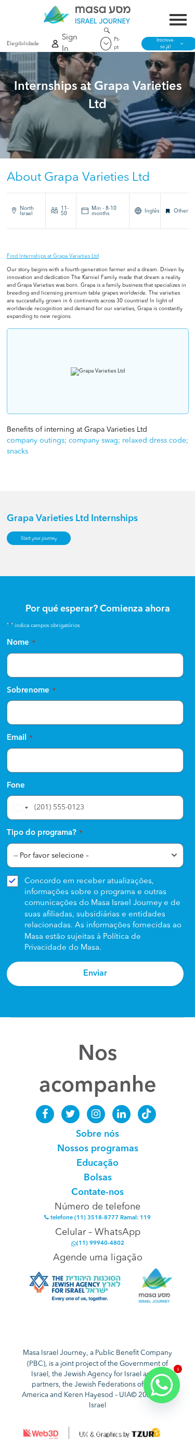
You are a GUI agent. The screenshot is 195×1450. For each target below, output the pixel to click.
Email (20, 738)
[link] (87, 15)
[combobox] (19, 807)
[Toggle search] (107, 32)
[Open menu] (178, 21)
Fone (16, 786)
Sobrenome (31, 691)
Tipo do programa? (45, 833)
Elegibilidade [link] (20, 43)
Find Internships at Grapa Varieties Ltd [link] (53, 256)
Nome (21, 643)
